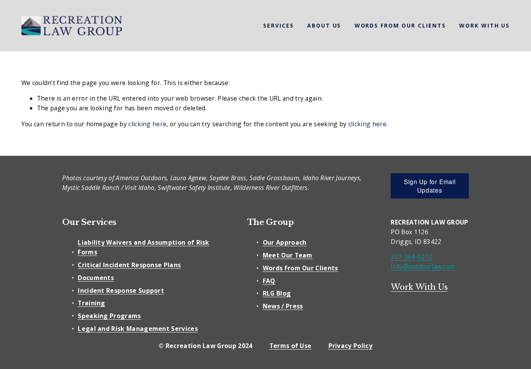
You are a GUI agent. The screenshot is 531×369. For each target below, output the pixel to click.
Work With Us (484, 25)
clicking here (147, 124)
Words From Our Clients (400, 25)
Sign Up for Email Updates (429, 185)
